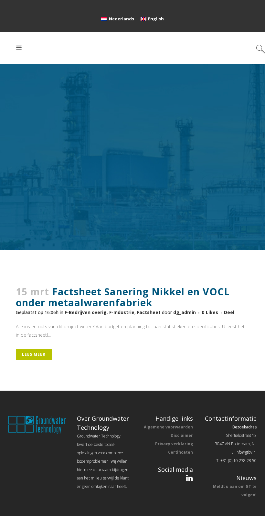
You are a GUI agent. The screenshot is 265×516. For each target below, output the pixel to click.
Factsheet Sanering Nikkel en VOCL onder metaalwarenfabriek (123, 297)
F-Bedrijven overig (86, 312)
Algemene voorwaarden (168, 427)
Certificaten (180, 452)
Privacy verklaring (174, 444)
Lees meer (34, 354)
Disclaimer (182, 435)
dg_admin (184, 312)
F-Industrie (121, 312)
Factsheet (149, 312)
